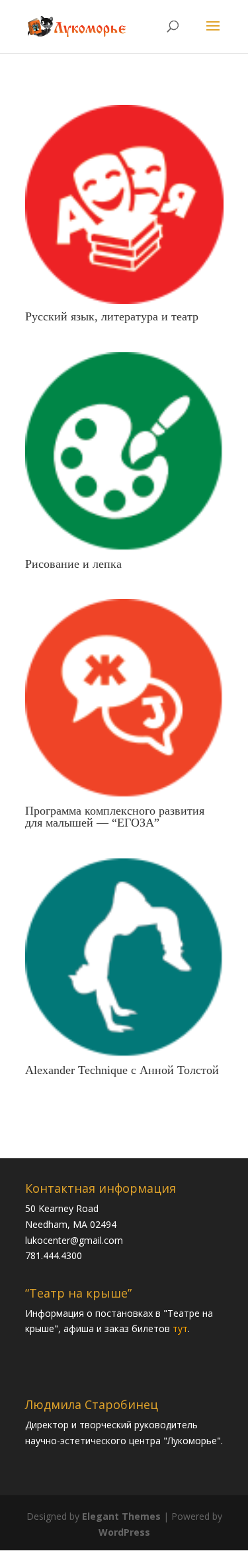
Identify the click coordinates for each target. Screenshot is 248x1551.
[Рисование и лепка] (124, 451)
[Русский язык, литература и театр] (124, 204)
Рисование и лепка (73, 564)
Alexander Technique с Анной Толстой (122, 1070)
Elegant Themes (121, 1516)
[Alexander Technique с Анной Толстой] (124, 957)
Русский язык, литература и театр (111, 316)
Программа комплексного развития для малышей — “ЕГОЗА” (114, 816)
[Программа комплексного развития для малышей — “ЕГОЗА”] (124, 698)
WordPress (124, 1532)
